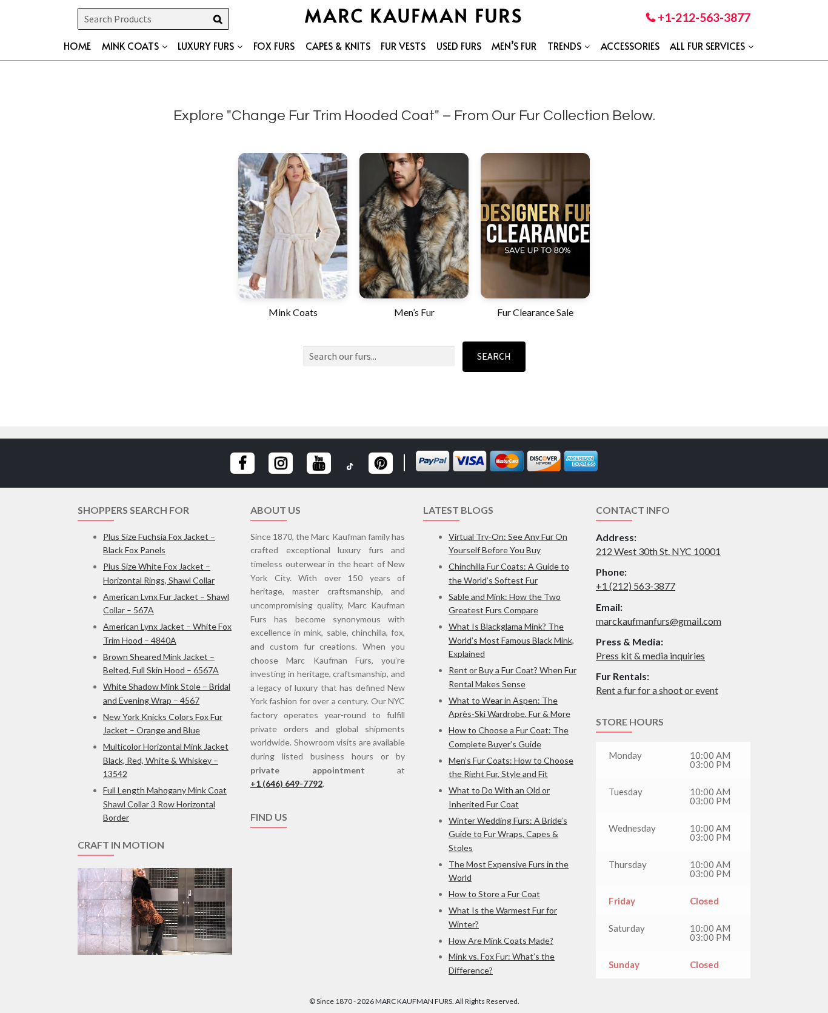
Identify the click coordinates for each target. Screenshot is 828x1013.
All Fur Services (707, 45)
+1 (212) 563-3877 (635, 585)
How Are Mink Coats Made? (501, 940)
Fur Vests (403, 45)
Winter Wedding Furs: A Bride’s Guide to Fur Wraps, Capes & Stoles (508, 834)
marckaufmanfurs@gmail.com (658, 621)
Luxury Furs (206, 45)
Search (494, 356)
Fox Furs (274, 45)
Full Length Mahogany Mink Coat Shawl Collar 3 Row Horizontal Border (165, 804)
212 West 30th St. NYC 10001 (658, 551)
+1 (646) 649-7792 (286, 783)
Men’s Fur (514, 45)
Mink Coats (130, 45)
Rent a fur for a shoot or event (657, 690)
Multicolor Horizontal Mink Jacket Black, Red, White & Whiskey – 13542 (166, 760)
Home (77, 45)
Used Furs (458, 45)
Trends (564, 45)
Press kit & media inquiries (650, 655)
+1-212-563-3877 (702, 17)
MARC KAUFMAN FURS (414, 14)
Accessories (630, 45)
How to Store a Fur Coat (494, 894)
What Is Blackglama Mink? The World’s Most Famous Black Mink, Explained (511, 640)
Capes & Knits (337, 45)
